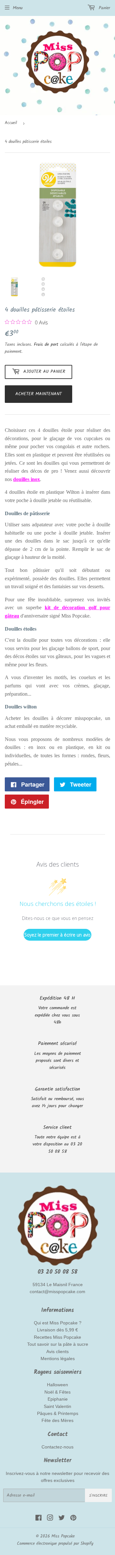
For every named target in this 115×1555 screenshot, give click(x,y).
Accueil (11, 123)
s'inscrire (98, 1495)
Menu (18, 7)
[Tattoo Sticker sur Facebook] (38, 1518)
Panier (103, 7)
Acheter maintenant (38, 393)
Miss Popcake (63, 1536)
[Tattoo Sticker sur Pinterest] (73, 1518)
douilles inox (26, 479)
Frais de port (46, 344)
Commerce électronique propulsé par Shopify (55, 1543)
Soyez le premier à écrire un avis (57, 935)
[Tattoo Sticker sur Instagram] (50, 1518)
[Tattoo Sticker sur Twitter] (61, 1518)
